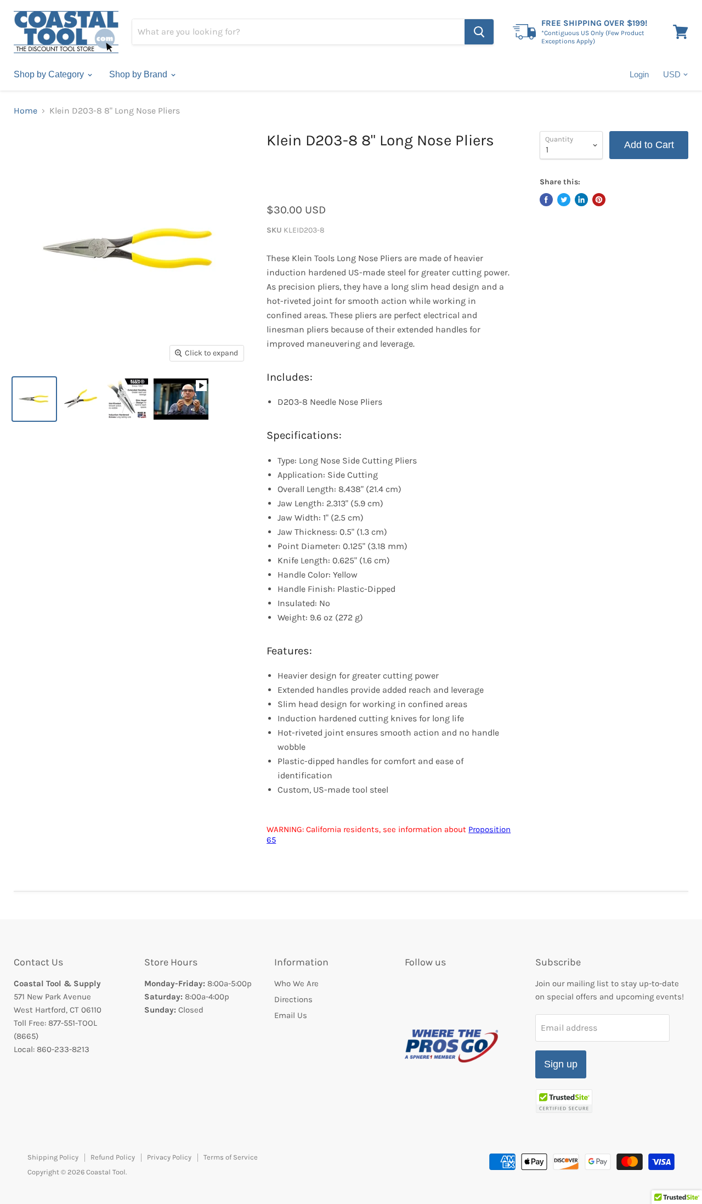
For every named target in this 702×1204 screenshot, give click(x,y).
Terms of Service (230, 1157)
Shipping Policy (52, 1157)
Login (639, 74)
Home (25, 111)
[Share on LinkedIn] (581, 199)
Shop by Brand (139, 74)
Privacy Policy (169, 1157)
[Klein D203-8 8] (34, 399)
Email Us (290, 1015)
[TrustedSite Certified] (564, 1101)
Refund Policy (112, 1157)
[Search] (479, 31)
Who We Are (296, 983)
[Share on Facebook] (546, 199)
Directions (293, 999)
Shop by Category (50, 74)
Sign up (561, 1064)
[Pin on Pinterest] (598, 199)
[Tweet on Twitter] (563, 199)
